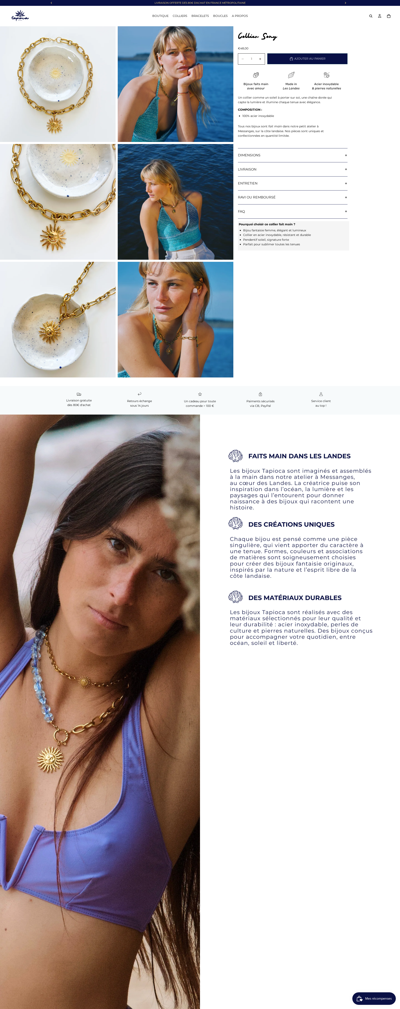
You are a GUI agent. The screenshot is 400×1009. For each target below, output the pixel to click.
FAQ (241, 211)
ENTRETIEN (248, 183)
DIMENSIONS (249, 155)
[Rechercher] (370, 16)
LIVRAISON (247, 169)
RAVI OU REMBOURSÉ (257, 197)
